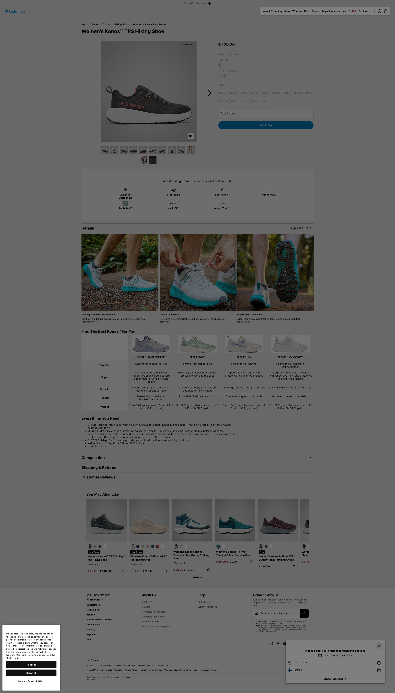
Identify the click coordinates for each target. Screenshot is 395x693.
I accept (31, 664)
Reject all (31, 673)
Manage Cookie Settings (31, 681)
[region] (31, 658)
